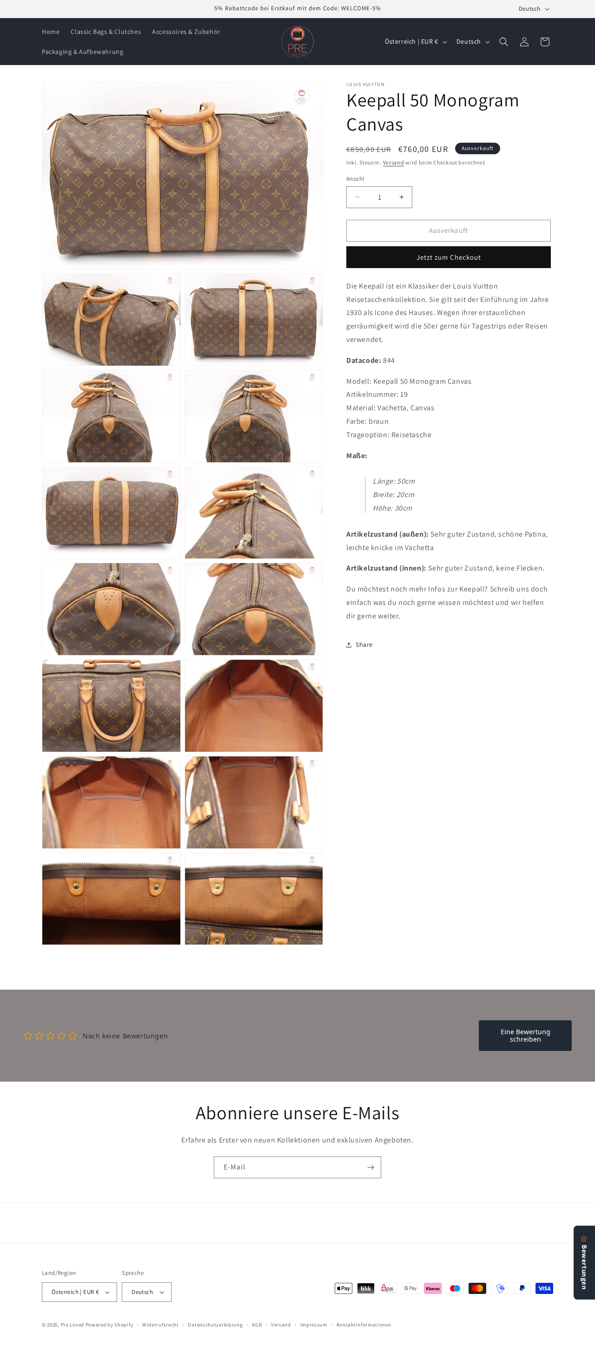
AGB (257, 1324)
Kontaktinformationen (364, 1324)
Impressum (313, 1324)
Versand (393, 162)
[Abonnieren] (370, 1167)
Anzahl (355, 179)
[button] (504, 42)
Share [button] (364, 644)
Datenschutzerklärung (215, 1324)
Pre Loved (72, 1324)
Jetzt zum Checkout (448, 257)
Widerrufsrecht (160, 1324)
